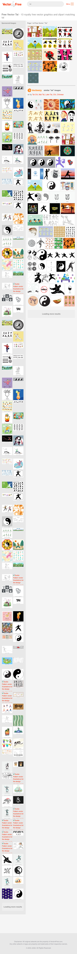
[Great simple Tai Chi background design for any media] (7, 195)
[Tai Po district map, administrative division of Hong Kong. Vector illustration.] (7, 801)
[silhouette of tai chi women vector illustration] (7, 45)
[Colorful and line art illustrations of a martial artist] (18, 847)
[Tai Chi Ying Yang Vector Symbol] (63, 66)
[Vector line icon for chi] (7, 870)
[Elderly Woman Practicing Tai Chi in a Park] (7, 138)
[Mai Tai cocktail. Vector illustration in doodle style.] (7, 103)
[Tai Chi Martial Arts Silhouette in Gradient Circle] (18, 34)
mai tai (42, 94)
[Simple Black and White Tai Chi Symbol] (18, 674)
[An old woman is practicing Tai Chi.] (7, 91)
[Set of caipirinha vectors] (46, 231)
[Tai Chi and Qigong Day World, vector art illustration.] (18, 755)
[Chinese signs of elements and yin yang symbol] (35, 104)
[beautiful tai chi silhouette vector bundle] (18, 68)
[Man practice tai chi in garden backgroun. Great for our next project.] (67, 104)
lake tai (49, 94)
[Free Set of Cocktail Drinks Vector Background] (65, 54)
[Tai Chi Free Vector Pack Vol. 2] (50, 43)
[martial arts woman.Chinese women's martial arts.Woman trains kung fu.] (18, 172)
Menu (68, 4)
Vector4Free (12, 4)
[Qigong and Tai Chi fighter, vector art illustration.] (7, 149)
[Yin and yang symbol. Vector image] (7, 230)
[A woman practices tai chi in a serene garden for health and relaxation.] (18, 732)
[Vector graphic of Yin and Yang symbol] (18, 894)
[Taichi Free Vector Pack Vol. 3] (65, 43)
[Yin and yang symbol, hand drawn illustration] (7, 674)
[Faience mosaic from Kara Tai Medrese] (33, 77)
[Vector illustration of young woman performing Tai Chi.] (35, 185)
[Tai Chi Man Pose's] (50, 31)
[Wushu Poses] (50, 54)
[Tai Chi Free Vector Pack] (65, 31)
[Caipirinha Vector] (35, 54)
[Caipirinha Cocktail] (35, 66)
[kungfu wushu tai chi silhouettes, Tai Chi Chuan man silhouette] (18, 184)
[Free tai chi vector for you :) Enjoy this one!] (68, 127)
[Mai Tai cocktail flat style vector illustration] (18, 616)
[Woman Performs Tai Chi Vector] (35, 43)
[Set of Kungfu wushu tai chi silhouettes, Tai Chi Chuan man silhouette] (18, 138)
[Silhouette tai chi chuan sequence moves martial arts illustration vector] (18, 836)
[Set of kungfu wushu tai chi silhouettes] (18, 195)
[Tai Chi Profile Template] (35, 31)
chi (54, 94)
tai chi (35, 94)
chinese (60, 94)
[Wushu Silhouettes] (50, 66)
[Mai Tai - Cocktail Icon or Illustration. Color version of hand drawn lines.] (7, 732)
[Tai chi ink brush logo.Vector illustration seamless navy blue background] (7, 894)
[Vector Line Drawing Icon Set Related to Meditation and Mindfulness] (18, 662)
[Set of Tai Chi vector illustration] (18, 114)
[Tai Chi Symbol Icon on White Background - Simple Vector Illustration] (18, 628)
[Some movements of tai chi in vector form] (35, 150)
